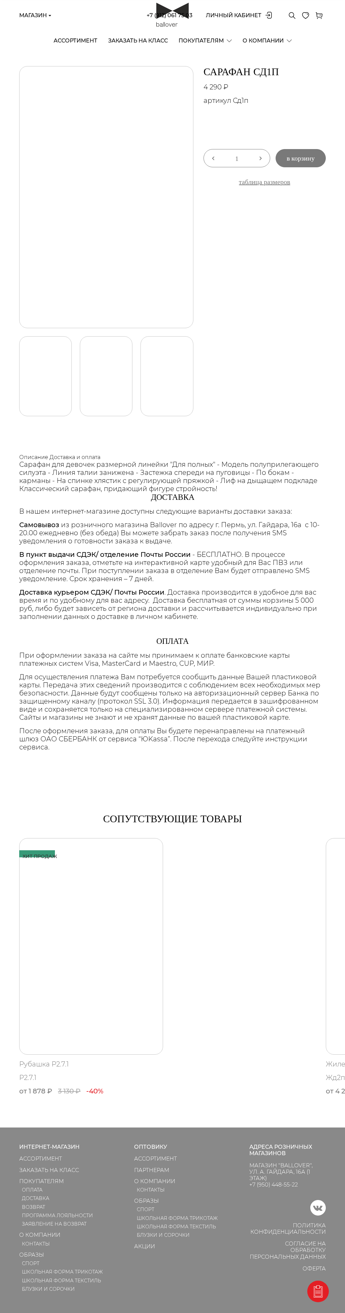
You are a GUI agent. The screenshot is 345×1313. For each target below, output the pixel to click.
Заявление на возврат (54, 1224)
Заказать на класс (138, 40)
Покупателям (201, 40)
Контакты (36, 1244)
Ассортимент (75, 40)
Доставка (35, 1198)
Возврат (33, 1207)
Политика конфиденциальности (288, 1228)
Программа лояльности (57, 1215)
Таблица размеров (264, 181)
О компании (263, 40)
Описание (33, 457)
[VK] (318, 1213)
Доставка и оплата (75, 457)
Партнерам (151, 1170)
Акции (144, 1246)
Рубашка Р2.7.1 (44, 1064)
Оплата (32, 1190)
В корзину (301, 158)
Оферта (314, 1268)
